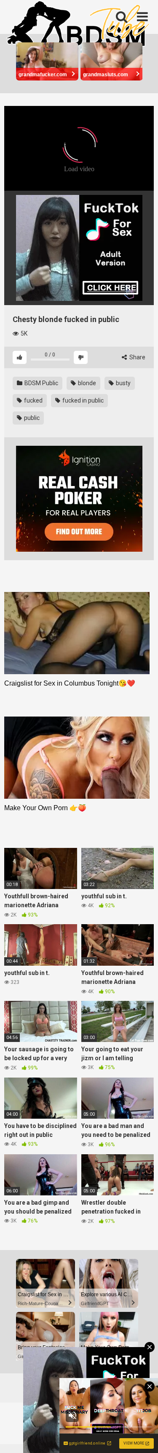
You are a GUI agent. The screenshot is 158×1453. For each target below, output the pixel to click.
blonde (86, 383)
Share (136, 357)
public (31, 417)
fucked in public (82, 400)
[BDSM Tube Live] (78, 25)
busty (123, 383)
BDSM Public (40, 383)
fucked (33, 400)
